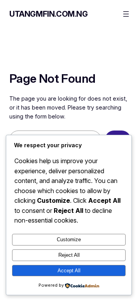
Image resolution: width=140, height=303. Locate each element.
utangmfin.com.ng (48, 14)
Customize (69, 239)
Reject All (69, 255)
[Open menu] (126, 14)
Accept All (69, 270)
